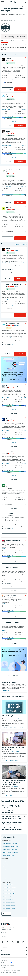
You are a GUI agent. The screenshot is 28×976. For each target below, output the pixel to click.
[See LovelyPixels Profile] (3, 514)
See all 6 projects (6, 145)
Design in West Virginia (8, 855)
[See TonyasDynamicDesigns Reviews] (11, 387)
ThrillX (8, 248)
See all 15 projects (6, 186)
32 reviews (16, 209)
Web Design (6, 727)
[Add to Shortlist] (25, 58)
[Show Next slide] (25, 82)
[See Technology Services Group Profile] (3, 419)
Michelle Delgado (16, 718)
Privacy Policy (4, 960)
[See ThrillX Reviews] (11, 250)
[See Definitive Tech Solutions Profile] (3, 568)
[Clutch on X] (7, 941)
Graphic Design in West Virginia (10, 846)
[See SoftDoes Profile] (3, 208)
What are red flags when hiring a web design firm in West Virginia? (12, 829)
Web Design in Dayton (8, 890)
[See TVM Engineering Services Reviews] (11, 286)
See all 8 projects (6, 299)
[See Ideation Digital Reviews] (11, 453)
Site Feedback (4, 932)
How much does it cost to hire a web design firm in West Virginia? (12, 817)
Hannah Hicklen (15, 751)
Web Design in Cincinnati (9, 905)
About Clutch (4, 947)
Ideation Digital (10, 452)
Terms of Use (3, 967)
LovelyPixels (9, 513)
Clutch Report (13, 727)
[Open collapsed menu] (2, 2)
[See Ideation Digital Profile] (3, 452)
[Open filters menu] (26, 44)
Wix (4, 876)
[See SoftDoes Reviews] (11, 209)
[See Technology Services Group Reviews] (11, 420)
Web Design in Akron (8, 899)
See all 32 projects (6, 222)
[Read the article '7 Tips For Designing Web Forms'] (14, 714)
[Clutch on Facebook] (2, 941)
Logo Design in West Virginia (10, 849)
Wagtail (5, 873)
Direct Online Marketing (12, 323)
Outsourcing (13, 795)
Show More (23, 73)
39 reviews (16, 250)
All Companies (4, 40)
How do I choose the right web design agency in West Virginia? (11, 806)
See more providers (13, 675)
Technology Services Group (13, 419)
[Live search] (25, 2)
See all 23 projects (6, 109)
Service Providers (5, 954)
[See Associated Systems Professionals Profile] (3, 485)
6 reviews (16, 133)
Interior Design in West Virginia (10, 852)
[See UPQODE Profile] (3, 59)
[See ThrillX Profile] (3, 249)
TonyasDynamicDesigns (12, 386)
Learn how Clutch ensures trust (14, 37)
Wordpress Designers (8, 879)
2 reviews (16, 454)
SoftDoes (8, 207)
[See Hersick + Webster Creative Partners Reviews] (11, 173)
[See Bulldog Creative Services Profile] (3, 541)
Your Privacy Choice (5, 962)
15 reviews (16, 173)
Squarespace (6, 867)
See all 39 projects (6, 262)
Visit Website (20, 89)
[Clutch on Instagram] (12, 941)
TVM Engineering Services (13, 284)
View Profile (8, 89)
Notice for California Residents (7, 965)
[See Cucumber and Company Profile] (3, 623)
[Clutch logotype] (14, 2)
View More (5, 914)
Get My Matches (13, 379)
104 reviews (17, 60)
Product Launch (22, 727)
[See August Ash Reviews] (11, 96)
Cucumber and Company (12, 622)
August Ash (9, 95)
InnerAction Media (11, 595)
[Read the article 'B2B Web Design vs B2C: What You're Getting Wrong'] (14, 746)
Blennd (8, 131)
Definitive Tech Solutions (12, 567)
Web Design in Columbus (9, 893)
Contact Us (3, 936)
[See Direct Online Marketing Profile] (3, 324)
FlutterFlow (5, 864)
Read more (4, 495)
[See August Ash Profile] (3, 95)
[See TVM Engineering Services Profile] (3, 285)
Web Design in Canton (8, 896)
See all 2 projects (5, 463)
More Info (14, 85)
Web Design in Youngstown (9, 887)
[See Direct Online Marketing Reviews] (11, 325)
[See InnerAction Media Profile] (3, 596)
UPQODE (8, 58)
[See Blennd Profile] (3, 131)
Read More (4, 18)
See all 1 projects (5, 397)
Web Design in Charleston (9, 908)
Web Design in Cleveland (9, 902)
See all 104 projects (6, 73)
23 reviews (16, 96)
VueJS (4, 870)
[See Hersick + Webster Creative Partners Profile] (3, 170)
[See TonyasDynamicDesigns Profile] (3, 386)
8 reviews (16, 286)
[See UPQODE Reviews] (11, 60)
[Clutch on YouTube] (18, 941)
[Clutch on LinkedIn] (23, 941)
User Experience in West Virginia (10, 843)
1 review (16, 387)
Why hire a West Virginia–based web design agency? (11, 811)
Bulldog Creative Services (13, 540)
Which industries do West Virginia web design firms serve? (12, 823)
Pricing (24, 40)
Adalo (4, 861)
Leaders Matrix (15, 40)
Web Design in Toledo (8, 884)
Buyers (2, 950)
